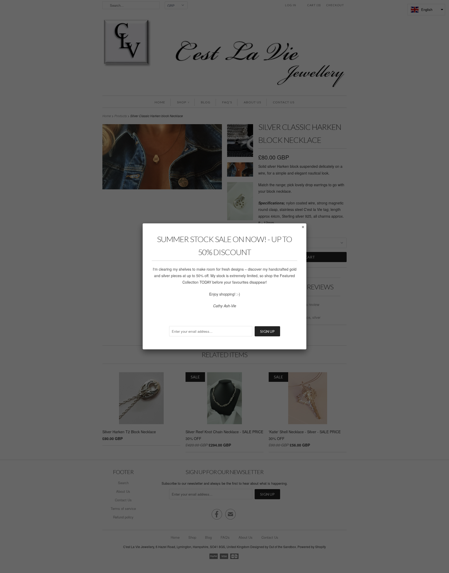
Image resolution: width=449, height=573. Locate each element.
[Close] (303, 226)
